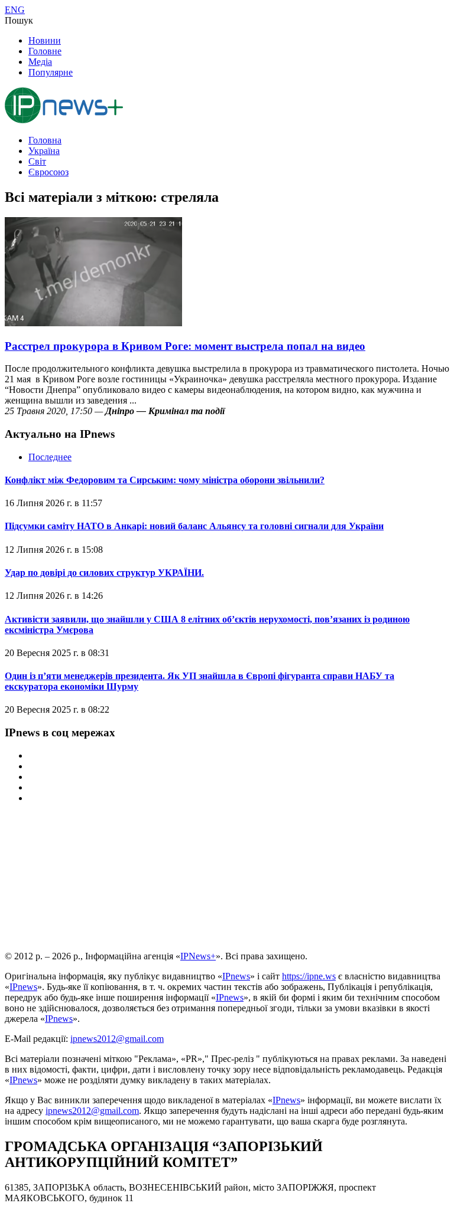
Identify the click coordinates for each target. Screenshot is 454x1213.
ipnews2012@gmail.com (117, 1039)
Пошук (19, 20)
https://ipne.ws (309, 976)
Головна (44, 140)
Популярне (50, 72)
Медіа (40, 62)
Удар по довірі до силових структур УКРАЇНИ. (104, 573)
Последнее (50, 457)
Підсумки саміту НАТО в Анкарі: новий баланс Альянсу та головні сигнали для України (194, 526)
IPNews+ (198, 956)
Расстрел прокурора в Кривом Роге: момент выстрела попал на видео (185, 346)
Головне (44, 51)
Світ (37, 161)
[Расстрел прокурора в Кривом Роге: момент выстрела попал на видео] (93, 323)
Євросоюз (48, 172)
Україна (44, 151)
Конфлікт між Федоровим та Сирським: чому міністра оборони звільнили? (165, 480)
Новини (44, 40)
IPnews (236, 976)
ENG (15, 10)
